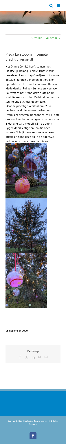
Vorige (38, 38)
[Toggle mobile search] (51, 6)
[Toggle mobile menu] (58, 6)
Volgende (52, 38)
